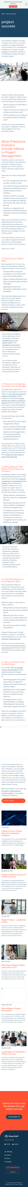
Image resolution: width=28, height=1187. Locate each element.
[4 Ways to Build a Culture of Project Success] (14, 861)
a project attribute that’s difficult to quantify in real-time (13, 401)
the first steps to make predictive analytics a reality (13, 791)
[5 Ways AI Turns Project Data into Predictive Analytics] (14, 818)
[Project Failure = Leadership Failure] (14, 906)
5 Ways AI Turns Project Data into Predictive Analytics (11, 833)
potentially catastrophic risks (10, 639)
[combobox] (13, 801)
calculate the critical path (10, 345)
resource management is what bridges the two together (13, 481)
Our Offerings (8, 1151)
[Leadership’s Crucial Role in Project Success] (14, 1038)
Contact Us (13, 1172)
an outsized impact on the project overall (10, 341)
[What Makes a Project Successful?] (14, 995)
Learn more (13, 6)
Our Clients (7, 1155)
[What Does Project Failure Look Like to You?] (14, 952)
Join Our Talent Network (12, 1167)
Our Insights (7, 1161)
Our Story (7, 1158)
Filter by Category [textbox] (8, 800)
